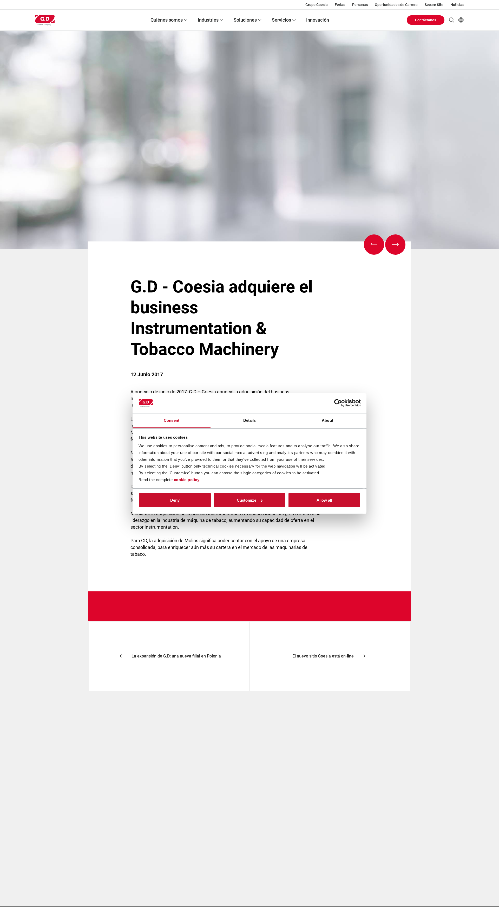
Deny (175, 500)
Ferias (340, 5)
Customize (246, 500)
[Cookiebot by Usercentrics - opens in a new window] (338, 403)
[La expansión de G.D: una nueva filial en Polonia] (374, 244)
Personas (360, 5)
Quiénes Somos (166, 20)
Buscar (452, 20)
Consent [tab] (171, 420)
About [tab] (327, 420)
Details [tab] (249, 420)
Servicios (281, 20)
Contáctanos (425, 20)
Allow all (324, 500)
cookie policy (187, 479)
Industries (208, 20)
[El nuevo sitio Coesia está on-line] (395, 244)
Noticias (457, 5)
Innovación (317, 20)
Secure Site (434, 5)
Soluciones (245, 20)
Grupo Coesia (316, 5)
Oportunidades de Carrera (396, 5)
